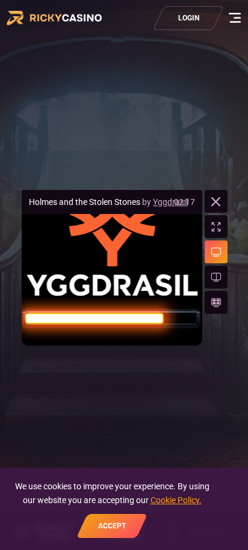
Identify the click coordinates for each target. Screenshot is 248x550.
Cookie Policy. (176, 500)
